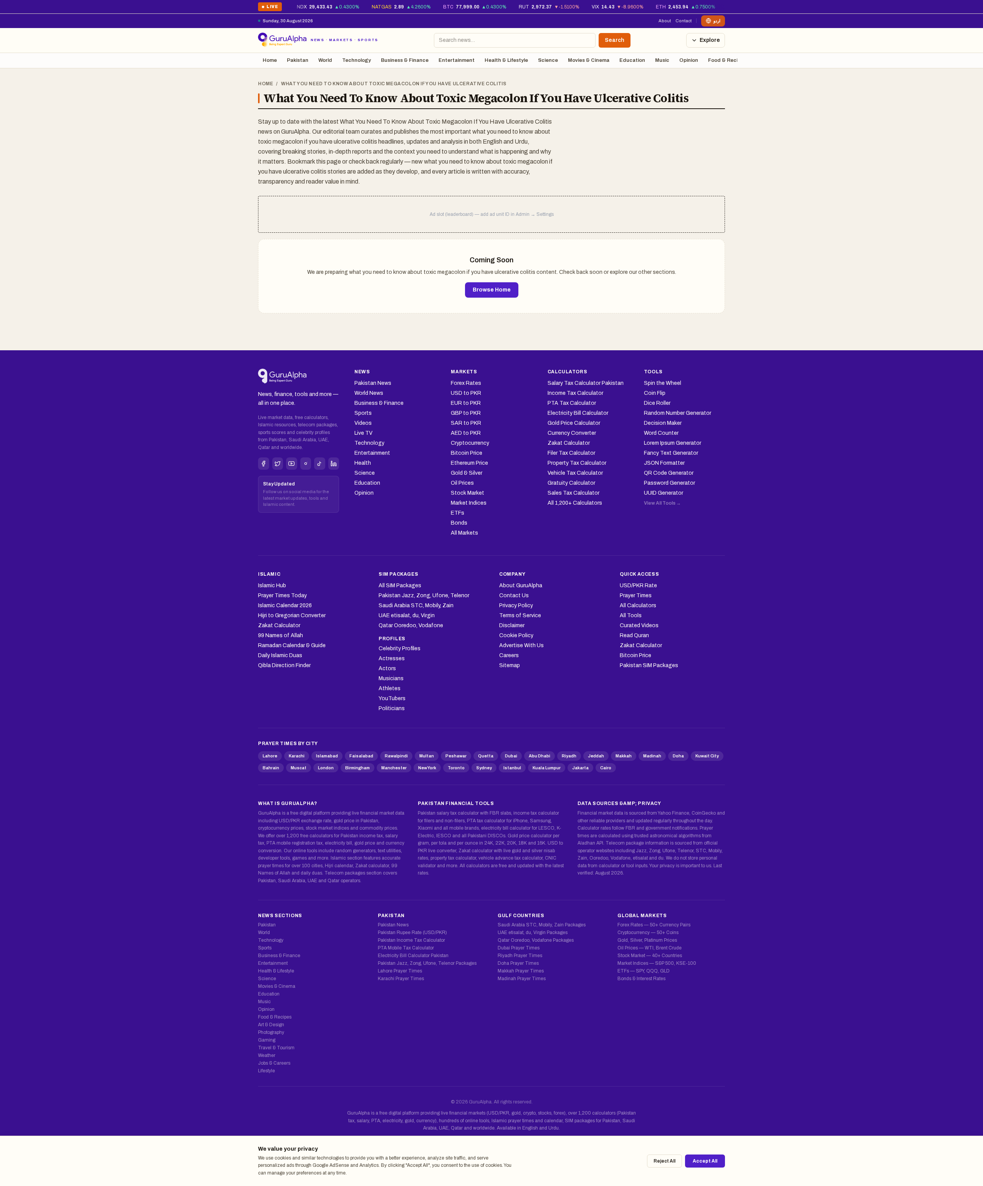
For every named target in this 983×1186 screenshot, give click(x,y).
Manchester (394, 767)
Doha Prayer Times (518, 963)
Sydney (484, 767)
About (665, 20)
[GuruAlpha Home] (282, 376)
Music (662, 60)
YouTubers (392, 698)
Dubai (511, 756)
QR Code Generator (668, 473)
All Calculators (638, 605)
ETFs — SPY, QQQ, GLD (643, 971)
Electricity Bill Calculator (578, 413)
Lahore (270, 756)
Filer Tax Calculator (571, 453)
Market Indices (469, 503)
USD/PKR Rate (638, 585)
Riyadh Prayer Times (520, 955)
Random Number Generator (677, 413)
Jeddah (596, 756)
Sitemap (509, 665)
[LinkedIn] (333, 463)
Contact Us (514, 595)
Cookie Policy (516, 635)
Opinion (688, 60)
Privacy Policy (516, 605)
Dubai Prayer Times (518, 948)
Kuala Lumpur (547, 767)
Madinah (652, 756)
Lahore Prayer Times (400, 971)
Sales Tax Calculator (573, 493)
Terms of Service (520, 615)
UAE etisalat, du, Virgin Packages (533, 932)
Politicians (392, 708)
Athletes (389, 688)
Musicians (391, 678)
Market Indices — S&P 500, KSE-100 (656, 963)
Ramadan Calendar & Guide (292, 645)
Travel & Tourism (276, 1047)
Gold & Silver (466, 473)
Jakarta (580, 767)
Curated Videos (639, 625)
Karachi (296, 756)
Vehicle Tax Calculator (575, 473)
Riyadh (569, 756)
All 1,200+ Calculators (575, 503)
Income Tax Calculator (575, 393)
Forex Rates (466, 383)
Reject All (664, 1161)
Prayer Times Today (282, 595)
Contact (683, 20)
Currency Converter (572, 433)
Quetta (485, 756)
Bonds (459, 523)
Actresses (392, 658)
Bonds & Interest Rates (641, 978)
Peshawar (456, 756)
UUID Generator (663, 493)
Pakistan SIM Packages (649, 665)
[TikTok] (319, 463)
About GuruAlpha (520, 585)
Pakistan (297, 60)
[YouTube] (291, 463)
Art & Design (271, 1024)
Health (362, 463)
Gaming (266, 1040)
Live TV (363, 433)
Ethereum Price (469, 463)
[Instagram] (305, 463)
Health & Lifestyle (506, 60)
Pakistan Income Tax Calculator (411, 940)
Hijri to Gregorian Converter (292, 615)
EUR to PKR (466, 403)
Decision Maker (663, 423)
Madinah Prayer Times (522, 978)
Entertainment (457, 60)
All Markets (464, 533)
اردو (716, 20)
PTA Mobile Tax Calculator (406, 948)
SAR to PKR (466, 423)
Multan (426, 756)
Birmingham (357, 767)
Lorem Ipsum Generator (672, 443)
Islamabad (327, 756)
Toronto (456, 767)
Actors (387, 668)
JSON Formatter (664, 463)
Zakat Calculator (569, 443)
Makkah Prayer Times (521, 971)
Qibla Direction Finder (284, 665)
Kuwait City (707, 756)
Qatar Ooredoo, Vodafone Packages (536, 940)
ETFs (457, 513)
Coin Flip (654, 393)
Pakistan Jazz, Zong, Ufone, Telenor (424, 595)
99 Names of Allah (280, 635)
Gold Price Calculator (574, 423)
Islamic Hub (272, 585)
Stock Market (467, 493)
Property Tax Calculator (577, 463)
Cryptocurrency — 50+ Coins (648, 932)
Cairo (605, 767)
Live (269, 8)
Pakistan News (372, 383)
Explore (710, 40)
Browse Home (492, 290)
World (325, 60)
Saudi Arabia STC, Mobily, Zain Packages (542, 925)
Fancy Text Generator (671, 453)
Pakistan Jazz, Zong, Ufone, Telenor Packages (427, 963)
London (326, 767)
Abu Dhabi (539, 756)
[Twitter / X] (277, 463)
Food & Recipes (727, 60)
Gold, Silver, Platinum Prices (647, 940)
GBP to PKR (466, 413)
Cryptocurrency (470, 443)
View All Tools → (662, 503)
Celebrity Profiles (399, 648)
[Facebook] (263, 463)
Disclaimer (512, 625)
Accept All (705, 1161)
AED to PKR (466, 433)
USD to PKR (466, 393)
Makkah (624, 756)
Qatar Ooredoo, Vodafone (411, 625)
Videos (363, 423)
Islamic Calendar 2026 (285, 605)
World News (368, 393)
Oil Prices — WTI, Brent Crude (649, 948)
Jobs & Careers (274, 1063)
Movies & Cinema (588, 60)
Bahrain (271, 767)
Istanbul (512, 767)
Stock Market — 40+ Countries (649, 955)
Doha (678, 756)
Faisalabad (361, 756)
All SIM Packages (400, 585)
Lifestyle (266, 1070)
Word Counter (661, 433)
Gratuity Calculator (571, 483)
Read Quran (634, 635)
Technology (356, 60)
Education (632, 60)
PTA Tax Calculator (572, 403)
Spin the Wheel (662, 383)
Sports (363, 413)
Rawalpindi (396, 756)
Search (614, 40)
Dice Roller (657, 403)
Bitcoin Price (466, 453)
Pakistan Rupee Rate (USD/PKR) (412, 932)
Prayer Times (636, 595)
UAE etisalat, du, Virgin (407, 615)
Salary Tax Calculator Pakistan (586, 383)
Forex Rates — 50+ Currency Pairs (653, 925)
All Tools (631, 615)
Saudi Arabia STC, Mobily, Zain (416, 605)
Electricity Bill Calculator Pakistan (413, 955)
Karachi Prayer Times (401, 978)
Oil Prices (462, 483)
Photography (271, 1032)
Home (270, 60)
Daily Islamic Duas (280, 655)
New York (427, 767)
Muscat (298, 767)
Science (548, 60)
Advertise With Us (521, 645)
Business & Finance (405, 60)
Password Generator (669, 483)
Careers (509, 655)
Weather (266, 1055)
